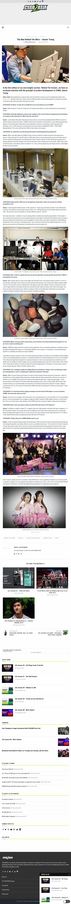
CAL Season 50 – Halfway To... (60, 897)
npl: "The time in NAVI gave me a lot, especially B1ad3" (16, 773)
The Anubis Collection (7, 799)
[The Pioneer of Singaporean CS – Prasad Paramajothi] (19, 608)
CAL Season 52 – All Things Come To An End (29, 665)
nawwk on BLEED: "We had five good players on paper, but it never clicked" (21, 782)
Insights (42, 36)
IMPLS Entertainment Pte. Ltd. (37, 901)
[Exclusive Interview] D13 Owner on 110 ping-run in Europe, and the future (25, 751)
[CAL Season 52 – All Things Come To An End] (7, 668)
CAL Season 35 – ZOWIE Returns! (19, 591)
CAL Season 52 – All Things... (60, 879)
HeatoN (37, 271)
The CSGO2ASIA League (8, 881)
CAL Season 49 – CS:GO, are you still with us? (29, 699)
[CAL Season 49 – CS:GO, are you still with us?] (7, 701)
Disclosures (5, 894)
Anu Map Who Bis (6, 812)
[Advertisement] (35, 19)
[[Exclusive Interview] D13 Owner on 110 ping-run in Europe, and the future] (63, 753)
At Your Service (6, 808)
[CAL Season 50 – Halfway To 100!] (7, 690)
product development (33, 538)
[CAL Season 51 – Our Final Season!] (7, 679)
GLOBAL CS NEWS (9, 763)
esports (20, 538)
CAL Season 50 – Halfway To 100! (25, 688)
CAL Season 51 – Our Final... (60, 888)
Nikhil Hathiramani (30, 42)
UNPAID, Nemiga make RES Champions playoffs (14, 786)
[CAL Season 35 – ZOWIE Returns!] (19, 578)
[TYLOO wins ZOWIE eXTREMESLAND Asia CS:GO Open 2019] (52, 578)
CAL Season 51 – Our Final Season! (26, 676)
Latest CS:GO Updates (11, 793)
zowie (57, 538)
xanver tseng (47, 538)
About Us (4, 877)
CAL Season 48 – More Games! (24, 710)
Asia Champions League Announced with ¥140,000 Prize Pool (21, 728)
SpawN (31, 271)
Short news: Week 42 (7, 769)
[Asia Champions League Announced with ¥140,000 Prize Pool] (63, 731)
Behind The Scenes (31, 36)
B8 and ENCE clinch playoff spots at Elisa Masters (15, 777)
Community (5, 885)
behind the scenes (9, 538)
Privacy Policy (5, 889)
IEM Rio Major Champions (8, 816)
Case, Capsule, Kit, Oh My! (8, 803)
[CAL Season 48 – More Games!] (7, 712)
